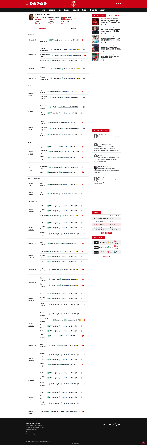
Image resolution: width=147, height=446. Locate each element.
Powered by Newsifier (73, 443)
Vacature (102, 10)
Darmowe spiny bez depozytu (34, 434)
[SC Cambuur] (108, 242)
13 (102, 24)
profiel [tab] (74, 29)
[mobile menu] (27, 4)
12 (105, 24)
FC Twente (104, 252)
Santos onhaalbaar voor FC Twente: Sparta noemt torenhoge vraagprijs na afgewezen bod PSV (110, 48)
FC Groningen (103, 247)
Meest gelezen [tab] (99, 15)
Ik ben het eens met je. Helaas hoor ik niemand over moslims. (106, 138)
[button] (115, 3)
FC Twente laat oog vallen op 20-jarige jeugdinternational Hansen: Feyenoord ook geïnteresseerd (110, 39)
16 (102, 42)
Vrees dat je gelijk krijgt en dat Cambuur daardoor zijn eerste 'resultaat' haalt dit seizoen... (106, 170)
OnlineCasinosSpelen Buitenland (35, 427)
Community (93, 10)
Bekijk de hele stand (106, 233)
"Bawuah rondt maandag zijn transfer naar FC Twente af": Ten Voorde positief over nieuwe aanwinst (110, 21)
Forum (84, 10)
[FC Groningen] (108, 247)
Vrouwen (66, 10)
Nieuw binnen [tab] (114, 15)
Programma (51, 10)
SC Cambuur (103, 242)
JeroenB (101, 135)
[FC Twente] (108, 252)
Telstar (118, 252)
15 (102, 33)
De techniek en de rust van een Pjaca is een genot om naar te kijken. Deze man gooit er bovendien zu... (106, 159)
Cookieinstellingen (45, 441)
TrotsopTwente (103, 144)
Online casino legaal (31, 429)
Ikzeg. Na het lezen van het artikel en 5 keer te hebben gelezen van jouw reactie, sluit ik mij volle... (106, 181)
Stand (59, 10)
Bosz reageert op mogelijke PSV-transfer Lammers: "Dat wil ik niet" (110, 30)
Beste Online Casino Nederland (34, 425)
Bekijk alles (106, 256)
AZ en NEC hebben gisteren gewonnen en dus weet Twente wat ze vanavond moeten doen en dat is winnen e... (106, 148)
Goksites (28, 432)
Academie (76, 10)
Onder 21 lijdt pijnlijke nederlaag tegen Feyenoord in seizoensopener (110, 57)
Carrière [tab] (42, 29)
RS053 (100, 155)
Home (43, 10)
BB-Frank (101, 166)
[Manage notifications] (143, 442)
